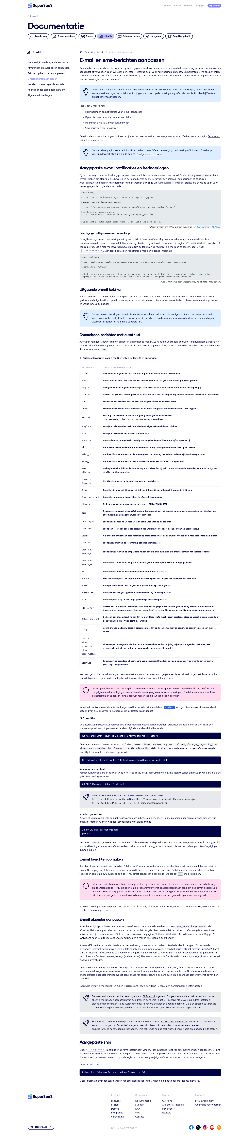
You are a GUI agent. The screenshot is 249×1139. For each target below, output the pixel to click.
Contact (139, 1116)
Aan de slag (41, 36)
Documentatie (143, 1100)
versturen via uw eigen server (95, 910)
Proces (89, 36)
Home (81, 52)
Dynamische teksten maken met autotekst (108, 117)
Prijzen (177, 5)
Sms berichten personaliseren (101, 128)
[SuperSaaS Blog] (219, 1127)
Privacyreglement (204, 1100)
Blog (137, 1112)
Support (188, 5)
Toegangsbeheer (66, 36)
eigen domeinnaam (174, 985)
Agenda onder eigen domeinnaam (46, 89)
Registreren (214, 5)
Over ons (167, 1100)
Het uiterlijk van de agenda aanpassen (48, 62)
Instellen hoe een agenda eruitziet (46, 84)
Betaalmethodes (131, 36)
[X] (198, 1127)
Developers (168, 1108)
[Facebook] (191, 1127)
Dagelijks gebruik (181, 36)
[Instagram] (205, 1127)
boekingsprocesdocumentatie (182, 1080)
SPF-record (149, 996)
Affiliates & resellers (173, 1104)
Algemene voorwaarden (208, 1104)
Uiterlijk (99, 52)
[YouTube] (212, 1127)
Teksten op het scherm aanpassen (46, 73)
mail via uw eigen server (174, 1021)
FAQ (137, 1108)
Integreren (156, 36)
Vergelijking (117, 1116)
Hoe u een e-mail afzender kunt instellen (107, 122)
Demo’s (115, 1108)
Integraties (117, 1112)
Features (166, 5)
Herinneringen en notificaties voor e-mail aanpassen (114, 111)
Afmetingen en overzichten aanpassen (49, 67)
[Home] (40, 5)
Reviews (166, 1112)
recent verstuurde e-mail (131, 300)
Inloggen (199, 5)
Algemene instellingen (40, 95)
